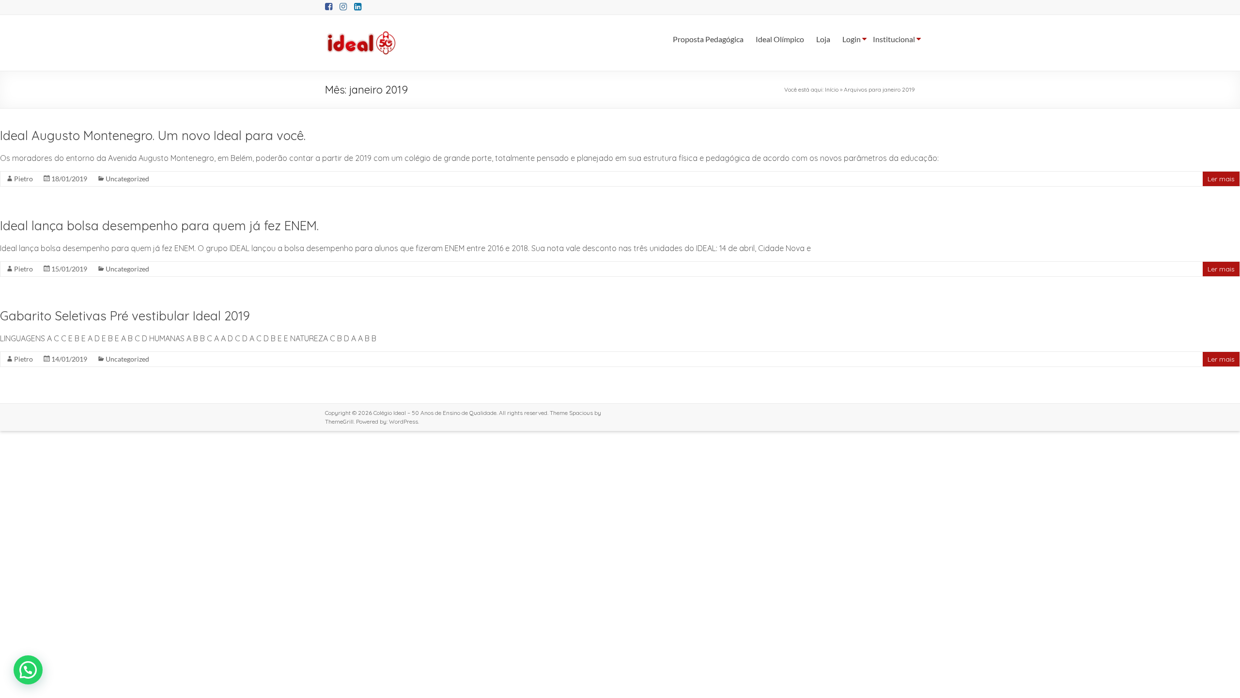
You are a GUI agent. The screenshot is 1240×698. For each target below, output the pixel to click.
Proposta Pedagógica (708, 39)
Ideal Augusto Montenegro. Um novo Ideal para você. (153, 135)
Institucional (894, 39)
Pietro (23, 178)
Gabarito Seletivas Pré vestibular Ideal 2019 (125, 316)
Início (831, 89)
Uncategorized (127, 178)
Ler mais (1221, 178)
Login (851, 39)
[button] (28, 669)
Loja (823, 39)
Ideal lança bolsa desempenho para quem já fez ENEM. (159, 226)
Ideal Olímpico (780, 39)
